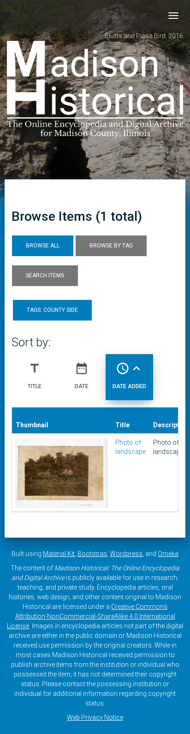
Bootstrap (92, 553)
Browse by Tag (111, 245)
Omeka (168, 553)
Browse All (42, 245)
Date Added (129, 375)
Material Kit (59, 553)
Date (82, 375)
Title (35, 375)
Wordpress (126, 553)
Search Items (45, 275)
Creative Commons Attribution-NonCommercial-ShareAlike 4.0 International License (91, 616)
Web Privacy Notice (95, 717)
